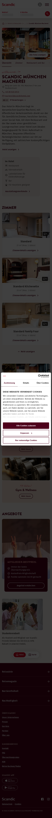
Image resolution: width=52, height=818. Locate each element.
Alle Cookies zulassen (26, 426)
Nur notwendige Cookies (26, 440)
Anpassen (24, 433)
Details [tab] (26, 383)
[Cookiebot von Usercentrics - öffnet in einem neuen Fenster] (38, 376)
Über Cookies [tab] (43, 383)
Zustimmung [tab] (9, 383)
